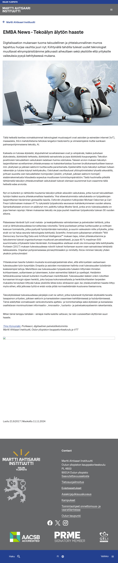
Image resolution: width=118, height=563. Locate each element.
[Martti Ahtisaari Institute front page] (55, 9)
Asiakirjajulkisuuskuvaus (76, 494)
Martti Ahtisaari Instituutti (20, 22)
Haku (12, 556)
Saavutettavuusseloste (75, 476)
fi (61, 559)
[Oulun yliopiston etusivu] (59, 2)
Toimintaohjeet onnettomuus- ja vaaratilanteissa (81, 508)
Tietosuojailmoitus (73, 482)
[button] (111, 9)
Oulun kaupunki (71, 516)
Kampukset (68, 500)
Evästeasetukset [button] (71, 488)
